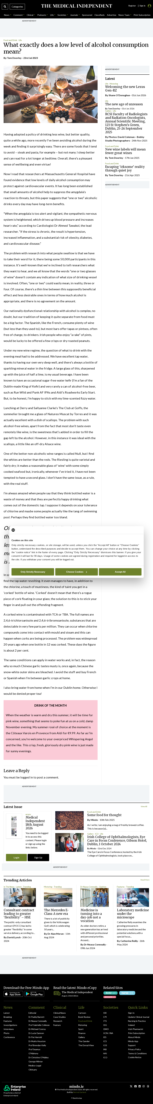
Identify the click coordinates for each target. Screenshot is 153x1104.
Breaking (8, 1017)
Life (20, 40)
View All (144, 806)
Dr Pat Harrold (35, 1037)
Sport (81, 1029)
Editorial (32, 1013)
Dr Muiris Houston (37, 1041)
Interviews (9, 1029)
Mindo (94, 819)
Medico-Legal (35, 1065)
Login (16, 857)
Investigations (10, 1025)
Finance (81, 1033)
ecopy (28, 814)
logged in (26, 777)
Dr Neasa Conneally (89, 887)
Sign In (131, 1013)
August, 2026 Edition (70, 996)
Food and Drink (10, 40)
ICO (97, 834)
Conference (9, 1037)
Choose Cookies (74, 572)
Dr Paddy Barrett (36, 1017)
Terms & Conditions (137, 1053)
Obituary (33, 1069)
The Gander (84, 1041)
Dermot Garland (79, 1092)
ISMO (106, 1029)
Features (120, 887)
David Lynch (14, 937)
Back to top (77, 1098)
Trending (27, 887)
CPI (105, 1017)
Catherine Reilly (129, 940)
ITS (105, 1021)
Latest (18, 887)
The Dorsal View (86, 1045)
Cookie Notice (134, 1057)
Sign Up (38, 857)
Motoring (114, 84)
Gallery (108, 111)
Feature (57, 1025)
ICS (105, 1041)
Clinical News (59, 1013)
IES (104, 1037)
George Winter (36, 1061)
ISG (105, 1025)
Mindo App (133, 1041)
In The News (9, 887)
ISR (105, 1013)
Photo (6, 1033)
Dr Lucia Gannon (36, 1033)
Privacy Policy (134, 1049)
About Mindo (134, 1037)
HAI (105, 1053)
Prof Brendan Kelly (37, 1045)
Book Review (84, 1017)
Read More (145, 880)
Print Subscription (136, 1033)
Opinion (102, 887)
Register (132, 6)
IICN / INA (108, 1033)
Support (132, 1045)
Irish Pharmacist (135, 1029)
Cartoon (82, 1013)
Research (57, 1021)
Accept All (120, 572)
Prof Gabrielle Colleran (39, 1025)
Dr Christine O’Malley (39, 1057)
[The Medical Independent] (76, 6)
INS (105, 1049)
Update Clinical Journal (138, 1017)
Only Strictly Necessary (33, 572)
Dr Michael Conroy (37, 1029)
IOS (105, 1045)
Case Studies (59, 1017)
